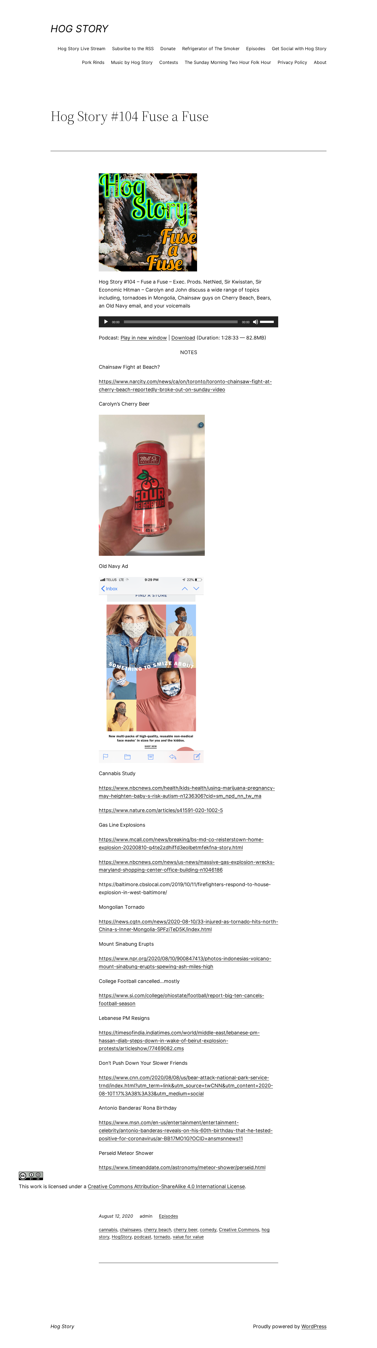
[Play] (106, 322)
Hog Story (79, 29)
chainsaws (130, 1229)
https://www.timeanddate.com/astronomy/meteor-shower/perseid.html (182, 1167)
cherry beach (157, 1229)
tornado (162, 1236)
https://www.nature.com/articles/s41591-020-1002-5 (161, 810)
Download (183, 338)
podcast (142, 1236)
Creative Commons (239, 1229)
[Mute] (255, 322)
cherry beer (185, 1229)
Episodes (168, 1216)
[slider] (267, 321)
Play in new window (144, 338)
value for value (188, 1236)
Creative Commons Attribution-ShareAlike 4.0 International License (166, 1186)
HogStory (122, 1236)
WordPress (313, 1326)
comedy (208, 1229)
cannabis (108, 1229)
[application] (188, 321)
